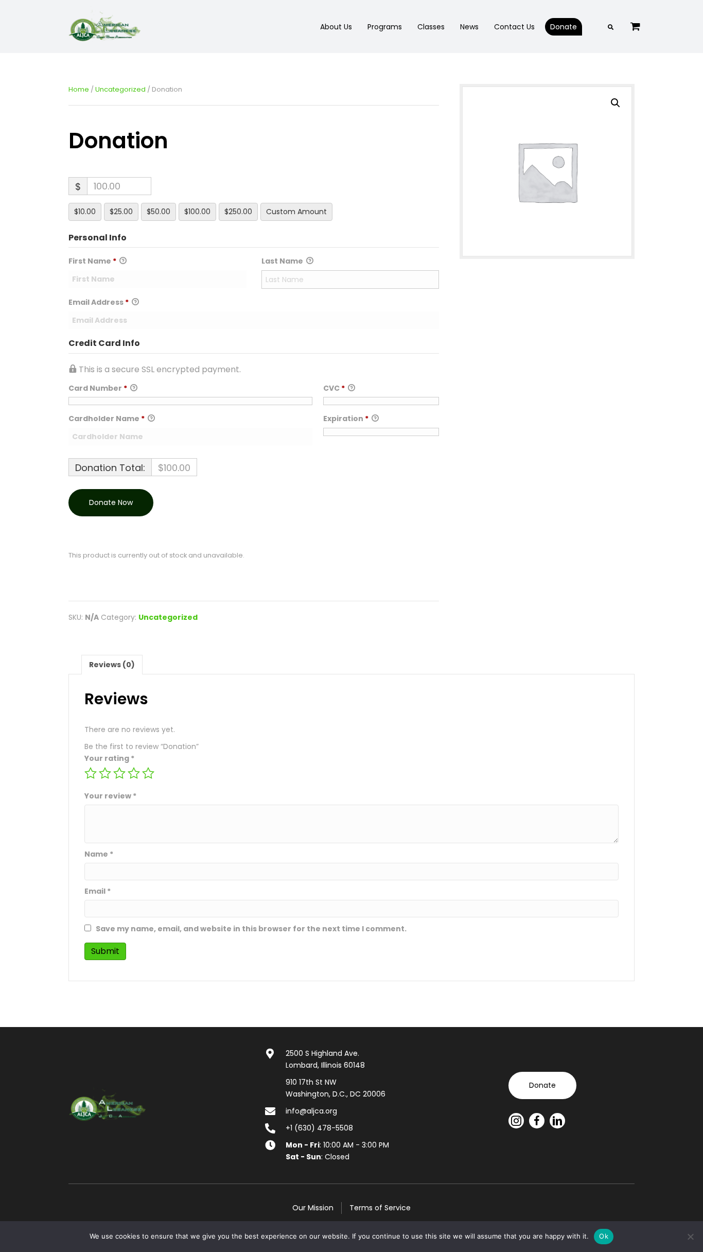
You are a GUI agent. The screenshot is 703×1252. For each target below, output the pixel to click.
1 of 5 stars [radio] (90, 773)
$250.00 (238, 211)
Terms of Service (380, 1208)
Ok (603, 1236)
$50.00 (158, 211)
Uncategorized (120, 89)
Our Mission (312, 1208)
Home (78, 89)
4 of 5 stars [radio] (134, 773)
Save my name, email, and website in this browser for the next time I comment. (251, 929)
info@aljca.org (311, 1111)
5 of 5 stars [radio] (148, 773)
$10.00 (85, 211)
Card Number (97, 388)
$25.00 (121, 211)
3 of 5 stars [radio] (119, 773)
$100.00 (197, 211)
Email (97, 891)
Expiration (345, 418)
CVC (334, 388)
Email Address (98, 302)
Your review (110, 796)
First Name (92, 261)
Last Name (283, 261)
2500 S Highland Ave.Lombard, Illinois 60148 (325, 1059)
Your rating (109, 758)
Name (98, 854)
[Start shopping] (636, 26)
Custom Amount (296, 211)
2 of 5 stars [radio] (105, 773)
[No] (690, 1236)
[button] (615, 103)
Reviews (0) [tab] (112, 664)
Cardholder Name (106, 418)
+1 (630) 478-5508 (319, 1128)
